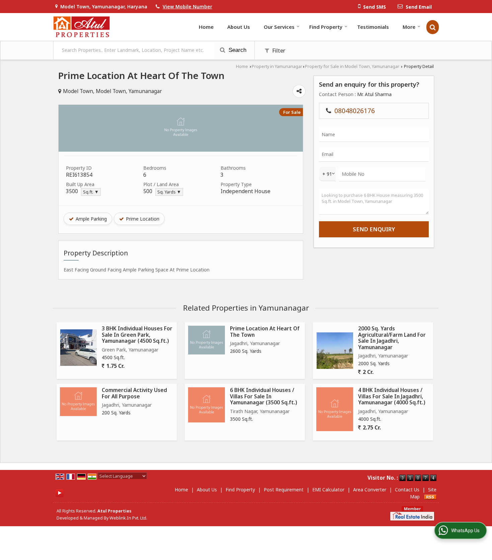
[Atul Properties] (81, 26)
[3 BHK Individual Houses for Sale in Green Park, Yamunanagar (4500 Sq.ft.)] (78, 347)
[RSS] (430, 496)
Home (206, 26)
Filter (278, 50)
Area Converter (369, 489)
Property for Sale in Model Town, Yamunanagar (352, 66)
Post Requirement (284, 489)
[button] (187, 6)
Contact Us (407, 489)
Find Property (325, 26)
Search (236, 50)
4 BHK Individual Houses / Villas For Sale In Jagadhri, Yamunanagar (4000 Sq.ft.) (391, 396)
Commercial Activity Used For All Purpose (134, 393)
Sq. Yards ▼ (169, 192)
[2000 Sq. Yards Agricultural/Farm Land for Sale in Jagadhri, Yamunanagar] (335, 350)
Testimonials (373, 26)
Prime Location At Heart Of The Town (265, 331)
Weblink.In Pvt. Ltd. (128, 518)
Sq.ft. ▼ (91, 192)
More (409, 26)
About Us (238, 26)
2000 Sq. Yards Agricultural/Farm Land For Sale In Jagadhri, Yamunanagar (392, 337)
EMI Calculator (328, 489)
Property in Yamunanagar (277, 66)
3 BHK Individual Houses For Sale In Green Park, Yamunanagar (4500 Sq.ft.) (137, 334)
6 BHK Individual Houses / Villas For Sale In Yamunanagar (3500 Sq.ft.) (263, 396)
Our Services (279, 26)
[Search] (432, 27)
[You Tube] (60, 492)
